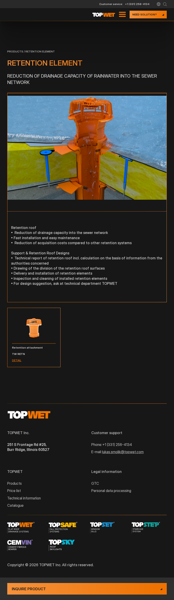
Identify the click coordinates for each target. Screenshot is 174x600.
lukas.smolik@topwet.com (123, 452)
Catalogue (15, 505)
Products (15, 51)
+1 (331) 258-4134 (137, 4)
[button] (158, 4)
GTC (95, 483)
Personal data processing (111, 490)
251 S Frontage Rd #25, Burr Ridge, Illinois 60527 (28, 447)
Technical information (24, 498)
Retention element (40, 51)
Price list (14, 490)
